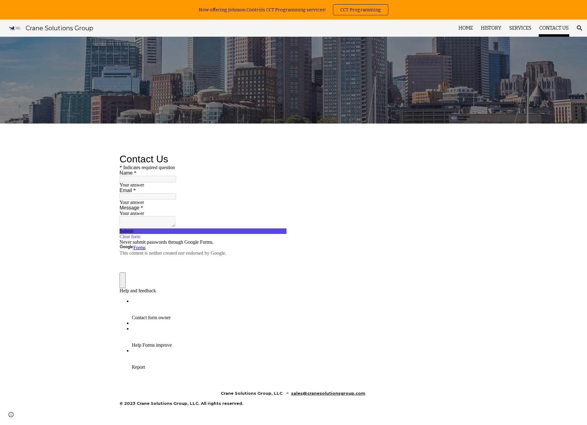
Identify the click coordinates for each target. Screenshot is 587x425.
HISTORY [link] (491, 28)
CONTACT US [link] (554, 28)
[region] (293, 10)
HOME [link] (466, 28)
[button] (579, 28)
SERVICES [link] (520, 28)
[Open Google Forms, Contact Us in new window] (277, 159)
